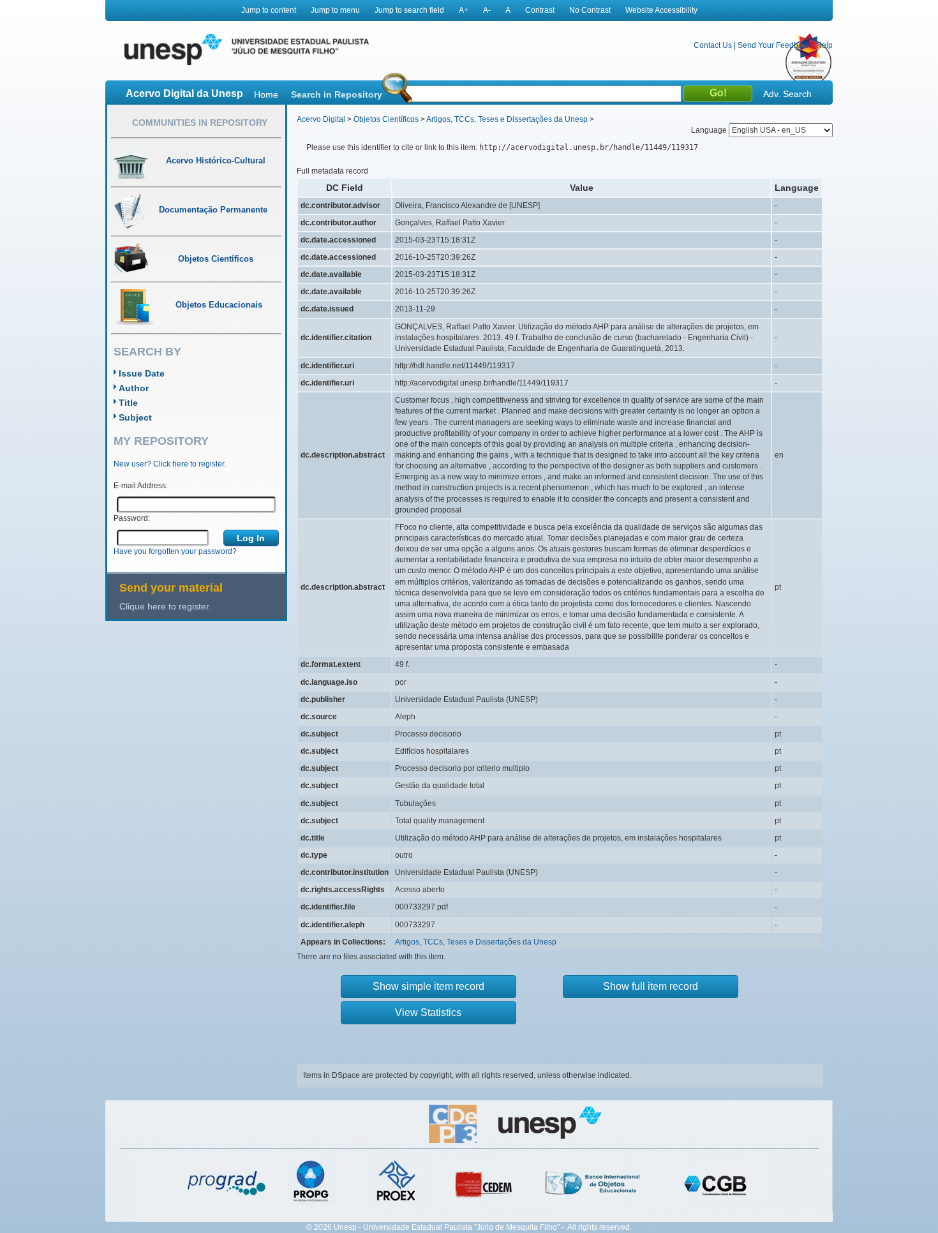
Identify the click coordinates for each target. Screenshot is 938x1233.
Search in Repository (336, 94)
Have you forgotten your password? (175, 551)
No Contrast (590, 10)
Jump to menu (335, 10)
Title (128, 403)
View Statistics (428, 1012)
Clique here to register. (165, 606)
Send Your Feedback (774, 45)
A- (487, 10)
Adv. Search (787, 94)
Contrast (540, 10)
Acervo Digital (321, 119)
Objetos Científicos (386, 119)
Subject (135, 417)
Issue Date (142, 373)
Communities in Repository (199, 122)
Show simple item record (428, 986)
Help (824, 45)
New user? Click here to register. (170, 464)
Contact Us (713, 45)
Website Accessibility (661, 10)
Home (266, 94)
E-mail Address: (141, 485)
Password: (132, 518)
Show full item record (650, 986)
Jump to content (268, 10)
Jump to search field (409, 10)
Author (134, 388)
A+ (463, 10)
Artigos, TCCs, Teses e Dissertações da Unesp (507, 119)
